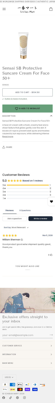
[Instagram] (24, 397)
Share (9, 147)
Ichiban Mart (12, 393)
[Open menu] (4, 9)
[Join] (50, 334)
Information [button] (9, 354)
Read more (7, 136)
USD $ (8, 377)
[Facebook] (3, 397)
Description (9, 116)
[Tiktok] (10, 397)
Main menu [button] (7, 363)
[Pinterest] (17, 397)
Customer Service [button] (12, 345)
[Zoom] (5, 55)
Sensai (5, 85)
